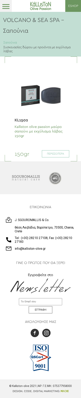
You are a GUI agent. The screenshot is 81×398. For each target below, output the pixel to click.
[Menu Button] (6, 6)
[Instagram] (46, 333)
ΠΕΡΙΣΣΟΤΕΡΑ (55, 153)
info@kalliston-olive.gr (30, 249)
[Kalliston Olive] (40, 6)
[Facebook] (34, 333)
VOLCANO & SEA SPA (32, 20)
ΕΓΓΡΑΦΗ (40, 309)
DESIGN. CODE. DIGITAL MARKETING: (37, 391)
